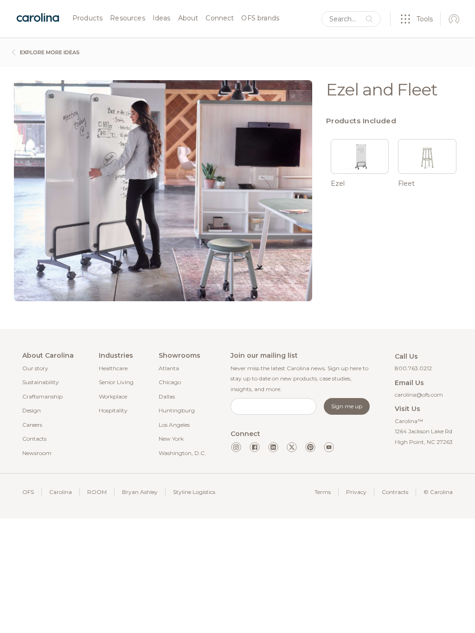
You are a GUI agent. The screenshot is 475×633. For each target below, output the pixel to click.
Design (31, 410)
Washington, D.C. (182, 452)
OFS (28, 491)
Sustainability (40, 382)
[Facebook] (254, 447)
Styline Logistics (194, 491)
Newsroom (36, 452)
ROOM (97, 491)
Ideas (162, 18)
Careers (32, 424)
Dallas (167, 396)
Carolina (60, 491)
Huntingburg (177, 410)
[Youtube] (328, 447)
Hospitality (113, 410)
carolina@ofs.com (419, 394)
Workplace (113, 396)
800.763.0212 (413, 368)
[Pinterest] (310, 447)
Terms (323, 491)
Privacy (356, 491)
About (188, 18)
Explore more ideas (49, 52)
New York (171, 438)
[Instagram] (236, 447)
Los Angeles (174, 424)
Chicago (170, 382)
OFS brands (260, 18)
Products (87, 18)
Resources (127, 18)
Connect (219, 18)
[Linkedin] (273, 447)
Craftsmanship (42, 396)
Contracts (395, 491)
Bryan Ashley (140, 491)
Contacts (34, 438)
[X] (291, 447)
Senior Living (116, 382)
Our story (35, 368)
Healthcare (113, 368)
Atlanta (169, 368)
